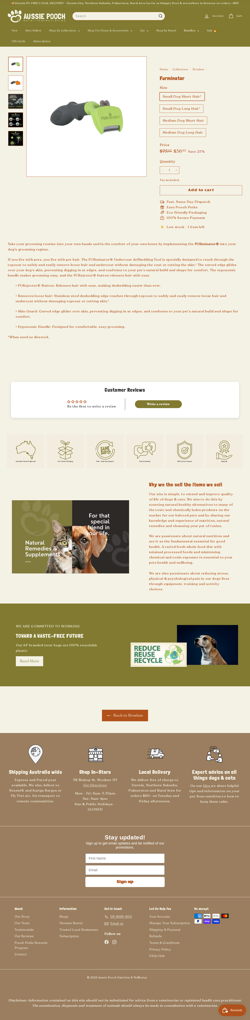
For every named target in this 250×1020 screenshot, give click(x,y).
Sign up (125, 882)
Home (164, 69)
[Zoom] (86, 117)
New (15, 30)
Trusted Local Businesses (79, 930)
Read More (29, 661)
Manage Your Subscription (169, 923)
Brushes (198, 69)
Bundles (190, 30)
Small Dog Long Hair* (181, 108)
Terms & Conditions (164, 943)
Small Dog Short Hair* (182, 96)
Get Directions (95, 785)
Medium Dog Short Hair (183, 120)
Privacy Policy (160, 949)
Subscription (42, 41)
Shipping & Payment (165, 930)
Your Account (159, 917)
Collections (181, 69)
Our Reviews (24, 936)
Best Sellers (33, 30)
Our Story (22, 917)
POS (153, 978)
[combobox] (118, 16)
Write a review (158, 404)
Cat (143, 30)
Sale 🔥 (212, 30)
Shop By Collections (63, 30)
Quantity (167, 161)
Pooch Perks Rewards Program (31, 945)
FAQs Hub (157, 956)
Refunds (155, 936)
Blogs (64, 917)
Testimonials (24, 930)
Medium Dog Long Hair (183, 132)
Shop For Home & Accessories (108, 30)
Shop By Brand (166, 30)
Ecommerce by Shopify (159, 978)
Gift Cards (19, 41)
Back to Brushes (127, 715)
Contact (21, 954)
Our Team (22, 923)
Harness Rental (71, 923)
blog (207, 786)
